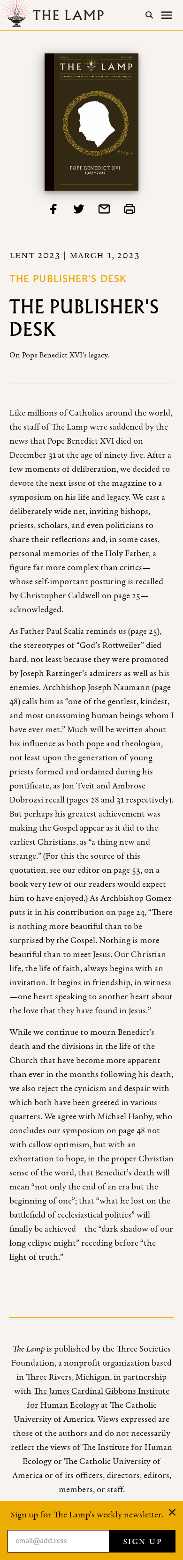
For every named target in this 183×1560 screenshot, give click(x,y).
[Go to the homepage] (54, 15)
